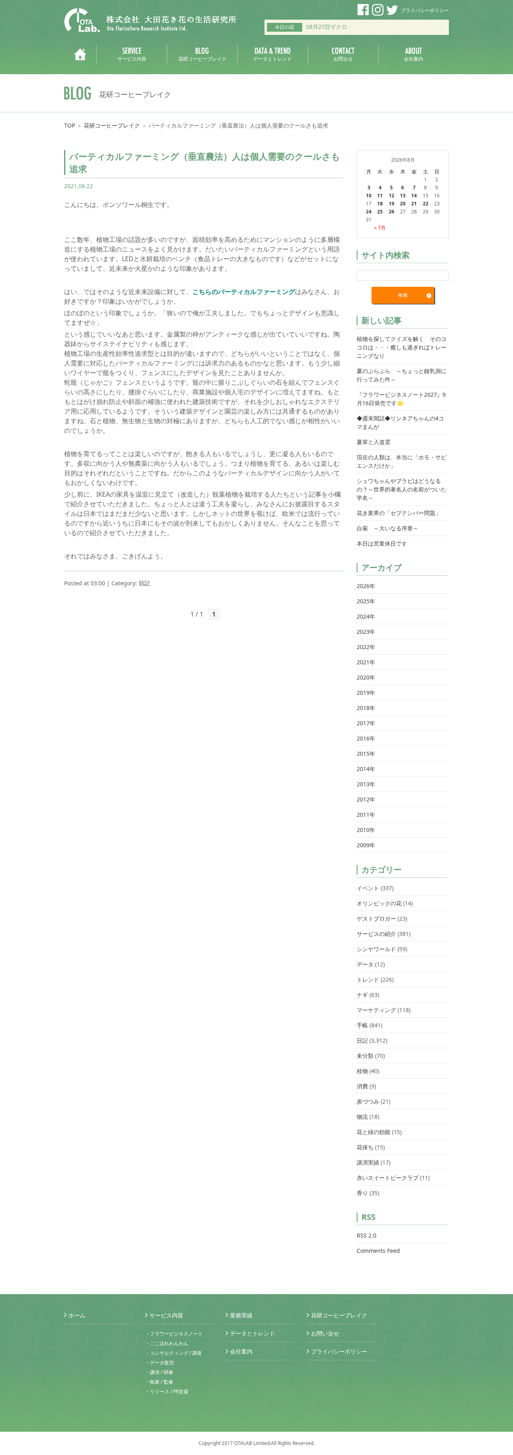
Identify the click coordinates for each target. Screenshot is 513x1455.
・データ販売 (159, 1362)
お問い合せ (325, 1333)
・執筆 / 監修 (159, 1381)
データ (365, 964)
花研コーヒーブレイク (112, 125)
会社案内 (241, 1351)
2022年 (366, 647)
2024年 (366, 616)
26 (391, 211)
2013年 (366, 784)
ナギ (362, 994)
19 (391, 203)
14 (414, 195)
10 (369, 195)
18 (380, 203)
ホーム (77, 1315)
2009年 (366, 845)
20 (403, 203)
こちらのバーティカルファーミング (243, 291)
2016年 (366, 738)
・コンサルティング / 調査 (173, 1352)
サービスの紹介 (376, 934)
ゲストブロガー (376, 918)
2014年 (366, 769)
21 (414, 203)
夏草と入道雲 (373, 442)
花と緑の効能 (373, 1132)
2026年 (366, 586)
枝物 (362, 1071)
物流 (362, 1116)
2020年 (366, 677)
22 (425, 203)
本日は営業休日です (382, 543)
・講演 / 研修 (159, 1372)
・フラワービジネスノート (174, 1333)
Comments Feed (378, 1250)
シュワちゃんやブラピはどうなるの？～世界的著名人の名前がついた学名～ (401, 489)
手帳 (362, 1025)
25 (380, 211)
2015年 (366, 753)
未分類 (365, 1055)
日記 (144, 583)
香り (362, 1193)
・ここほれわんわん (166, 1343)
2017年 (366, 723)
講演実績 (368, 1162)
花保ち (365, 1147)
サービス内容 (166, 1315)
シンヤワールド (376, 949)
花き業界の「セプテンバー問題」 (399, 513)
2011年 (366, 814)
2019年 (366, 692)
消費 (362, 1086)
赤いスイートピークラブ (387, 1177)
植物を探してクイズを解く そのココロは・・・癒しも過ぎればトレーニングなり (401, 347)
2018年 (366, 708)
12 (391, 195)
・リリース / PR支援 (166, 1391)
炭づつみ (368, 1101)
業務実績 (241, 1315)
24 (369, 211)
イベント (368, 888)
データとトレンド (252, 1333)
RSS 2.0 (366, 1235)
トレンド (368, 979)
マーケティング (376, 1010)
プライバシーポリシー (425, 10)
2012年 (366, 799)
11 (380, 195)
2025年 (366, 601)
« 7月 (380, 227)
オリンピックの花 (379, 903)
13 (403, 195)
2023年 (366, 631)
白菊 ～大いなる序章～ (387, 528)
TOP (69, 125)
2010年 (366, 830)
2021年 (366, 662)
